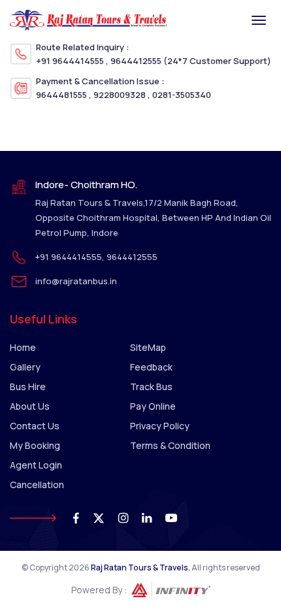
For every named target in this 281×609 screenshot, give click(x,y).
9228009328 (119, 95)
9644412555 (135, 61)
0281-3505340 (181, 95)
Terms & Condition (170, 445)
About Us (30, 406)
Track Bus (151, 386)
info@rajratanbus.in (76, 281)
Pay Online (153, 406)
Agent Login (36, 465)
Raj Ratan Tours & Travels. (140, 567)
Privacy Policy (160, 426)
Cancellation (37, 484)
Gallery (25, 367)
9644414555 (78, 61)
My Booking (35, 445)
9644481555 (61, 95)
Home (23, 347)
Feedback (151, 367)
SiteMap (148, 347)
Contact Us (34, 426)
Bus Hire (28, 386)
